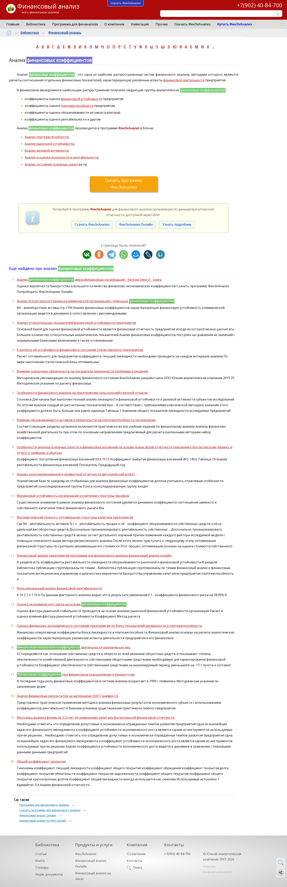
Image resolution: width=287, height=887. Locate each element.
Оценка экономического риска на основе (71, 604)
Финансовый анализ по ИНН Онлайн (42, 820)
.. (213, 46)
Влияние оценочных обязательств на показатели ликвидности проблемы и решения (82, 371)
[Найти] (277, 13)
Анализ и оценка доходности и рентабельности (61, 157)
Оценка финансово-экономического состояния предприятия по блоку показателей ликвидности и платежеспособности (109, 626)
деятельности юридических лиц (73, 647)
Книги (40, 861)
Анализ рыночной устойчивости (49, 144)
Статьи (40, 854)
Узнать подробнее (176, 224)
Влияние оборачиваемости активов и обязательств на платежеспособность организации (86, 420)
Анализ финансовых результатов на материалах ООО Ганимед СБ (67, 696)
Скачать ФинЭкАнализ (192, 24)
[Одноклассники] (99, 254)
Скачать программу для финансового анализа (49, 810)
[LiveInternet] (160, 254)
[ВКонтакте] (87, 254)
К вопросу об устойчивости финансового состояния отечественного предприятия (80, 350)
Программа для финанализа (75, 24)
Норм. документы (49, 874)
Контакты (134, 861)
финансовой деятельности (183, 80)
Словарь (42, 867)
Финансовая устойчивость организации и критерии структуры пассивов (73, 496)
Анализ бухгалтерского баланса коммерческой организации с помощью (95, 301)
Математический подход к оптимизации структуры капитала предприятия (75, 517)
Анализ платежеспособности (47, 137)
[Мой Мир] (136, 254)
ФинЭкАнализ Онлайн (136, 224)
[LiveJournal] (148, 254)
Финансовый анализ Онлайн (37, 815)
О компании (114, 24)
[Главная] (8, 32)
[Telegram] (111, 254)
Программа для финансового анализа (44, 805)
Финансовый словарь (64, 32)
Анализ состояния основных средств (52, 164)
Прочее (162, 24)
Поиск (137, 867)
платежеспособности (77, 106)
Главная (13, 24)
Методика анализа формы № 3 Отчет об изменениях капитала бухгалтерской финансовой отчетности (95, 717)
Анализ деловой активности (47, 150)
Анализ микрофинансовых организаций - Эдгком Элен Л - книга (89, 279)
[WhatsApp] (124, 254)
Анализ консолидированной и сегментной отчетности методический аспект (76, 474)
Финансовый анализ (48, 6)
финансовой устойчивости (81, 99)
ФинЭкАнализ (85, 854)
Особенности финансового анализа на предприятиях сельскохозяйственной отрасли (82, 393)
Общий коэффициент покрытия (41, 761)
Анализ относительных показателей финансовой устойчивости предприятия (76, 323)
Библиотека (35, 24)
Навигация (140, 24)
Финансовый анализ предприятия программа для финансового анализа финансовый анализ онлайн (94, 555)
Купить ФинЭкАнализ (234, 24)
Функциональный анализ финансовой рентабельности (59, 588)
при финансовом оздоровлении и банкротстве (76, 674)
